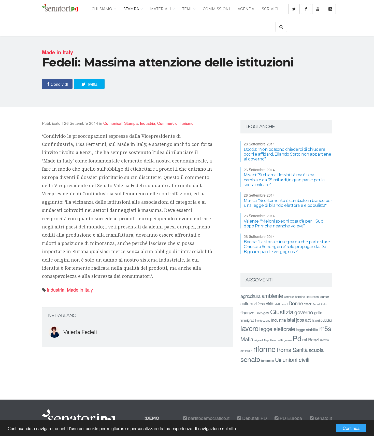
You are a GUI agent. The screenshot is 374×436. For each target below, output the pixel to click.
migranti (258, 340)
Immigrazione (262, 320)
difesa (259, 304)
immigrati (247, 320)
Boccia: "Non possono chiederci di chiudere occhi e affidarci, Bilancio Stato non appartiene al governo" (287, 154)
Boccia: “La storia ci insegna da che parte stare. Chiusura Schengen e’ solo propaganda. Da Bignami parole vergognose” (287, 246)
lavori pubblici (322, 320)
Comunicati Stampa (120, 123)
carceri (324, 296)
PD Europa (290, 418)
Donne (296, 303)
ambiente (272, 295)
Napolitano (270, 340)
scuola (316, 349)
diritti (270, 304)
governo (303, 312)
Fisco (259, 312)
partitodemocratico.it (208, 418)
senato (250, 359)
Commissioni (216, 9)
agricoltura (250, 295)
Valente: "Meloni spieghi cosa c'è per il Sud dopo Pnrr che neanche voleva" (283, 223)
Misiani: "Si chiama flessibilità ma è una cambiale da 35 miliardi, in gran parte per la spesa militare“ (284, 179)
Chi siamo (102, 9)
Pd (297, 338)
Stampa (131, 9)
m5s (325, 328)
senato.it (322, 418)
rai (304, 339)
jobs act (303, 320)
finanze (247, 312)
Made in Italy (80, 289)
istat (291, 319)
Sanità (300, 349)
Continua (351, 428)
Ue (278, 359)
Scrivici (270, 9)
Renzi (313, 339)
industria (55, 289)
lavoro (249, 328)
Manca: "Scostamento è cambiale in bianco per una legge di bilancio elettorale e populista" (288, 203)
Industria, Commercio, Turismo (167, 123)
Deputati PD (254, 418)
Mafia (246, 339)
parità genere (284, 340)
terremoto (267, 360)
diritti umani (281, 304)
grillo (318, 312)
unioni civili (295, 359)
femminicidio (319, 304)
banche (300, 296)
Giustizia (282, 311)
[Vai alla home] (60, 9)
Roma (284, 349)
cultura (246, 303)
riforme (264, 348)
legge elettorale (277, 329)
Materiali (161, 9)
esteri (308, 303)
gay (266, 312)
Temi (187, 9)
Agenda (246, 9)
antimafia (289, 297)
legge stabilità (307, 329)
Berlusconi (312, 296)
